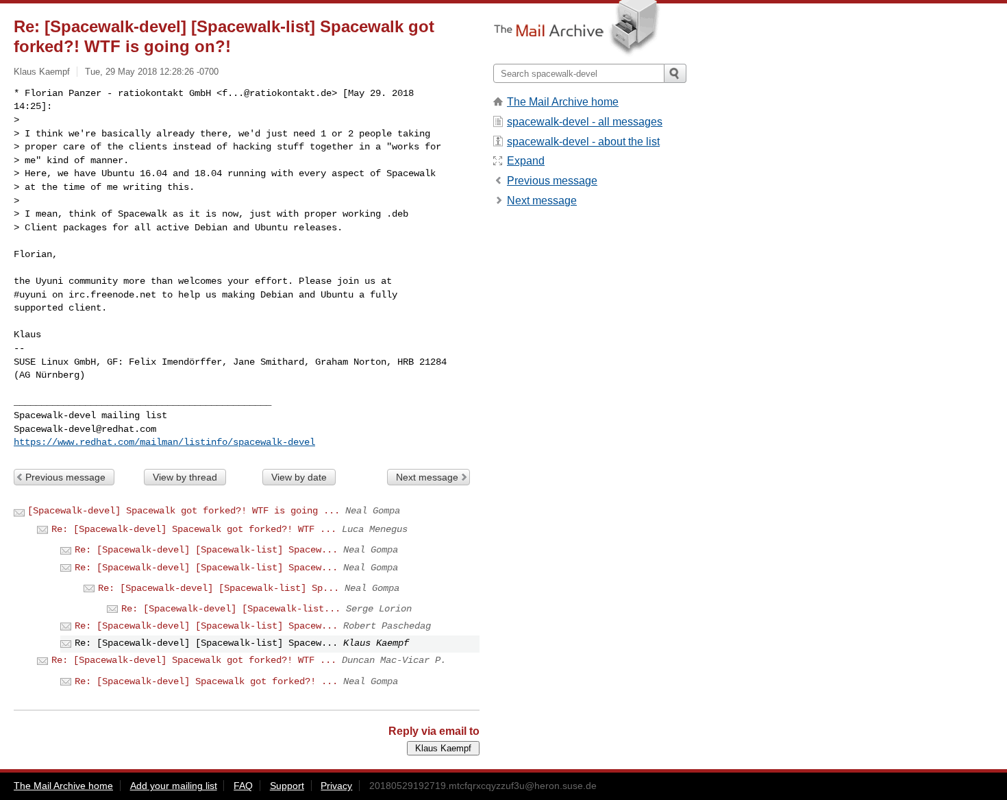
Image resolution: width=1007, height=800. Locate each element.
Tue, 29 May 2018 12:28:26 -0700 (152, 71)
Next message (427, 477)
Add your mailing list (173, 785)
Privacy (336, 785)
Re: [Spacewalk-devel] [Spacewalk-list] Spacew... (206, 549)
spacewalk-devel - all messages (584, 122)
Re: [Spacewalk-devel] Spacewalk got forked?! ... (206, 681)
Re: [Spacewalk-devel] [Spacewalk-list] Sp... (218, 588)
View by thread (185, 477)
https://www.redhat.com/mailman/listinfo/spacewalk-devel (164, 442)
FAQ (243, 785)
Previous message (65, 477)
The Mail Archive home (563, 102)
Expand (526, 161)
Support (287, 785)
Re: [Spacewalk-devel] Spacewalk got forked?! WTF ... (193, 529)
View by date (299, 477)
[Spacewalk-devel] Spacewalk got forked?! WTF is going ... (183, 510)
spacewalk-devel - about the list (583, 141)
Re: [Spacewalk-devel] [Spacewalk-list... (230, 608)
